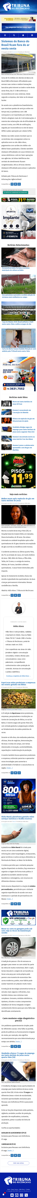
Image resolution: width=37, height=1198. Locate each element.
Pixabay (20, 709)
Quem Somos (14, 1189)
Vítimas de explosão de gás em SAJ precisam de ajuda (24, 420)
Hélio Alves (22, 1189)
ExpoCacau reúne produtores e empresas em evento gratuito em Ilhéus (18, 683)
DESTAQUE (15, 503)
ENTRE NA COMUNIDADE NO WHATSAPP (16, 192)
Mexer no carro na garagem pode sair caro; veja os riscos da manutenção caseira (16, 931)
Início (8, 1189)
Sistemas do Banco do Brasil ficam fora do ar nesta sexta (15, 45)
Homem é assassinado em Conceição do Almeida (22, 411)
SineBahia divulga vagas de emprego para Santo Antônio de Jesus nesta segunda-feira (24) (24, 429)
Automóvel (15, 935)
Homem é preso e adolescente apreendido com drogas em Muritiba (23, 447)
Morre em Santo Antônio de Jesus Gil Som (22, 403)
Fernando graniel (10, 709)
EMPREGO (15, 1060)
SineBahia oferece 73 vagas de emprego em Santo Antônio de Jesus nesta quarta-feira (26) (18, 1055)
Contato (28, 1189)
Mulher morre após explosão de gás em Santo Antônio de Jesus (17, 500)
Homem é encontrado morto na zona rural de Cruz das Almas (24, 438)
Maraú (14, 821)
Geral (14, 687)
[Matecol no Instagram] (18, 200)
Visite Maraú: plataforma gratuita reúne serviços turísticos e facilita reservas (17, 818)
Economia (14, 52)
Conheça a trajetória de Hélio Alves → (18, 676)
